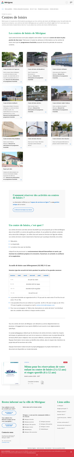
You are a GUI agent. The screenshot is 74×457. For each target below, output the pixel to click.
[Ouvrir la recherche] (66, 2)
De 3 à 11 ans (33, 9)
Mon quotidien (8, 9)
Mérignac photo (61, 411)
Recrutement (48, 448)
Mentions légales (32, 448)
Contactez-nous (5, 442)
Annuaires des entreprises (63, 425)
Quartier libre (60, 414)
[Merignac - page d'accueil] (37, 2)
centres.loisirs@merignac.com (45, 305)
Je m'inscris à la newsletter (9, 413)
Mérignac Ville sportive (30, 424)
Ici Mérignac (60, 405)
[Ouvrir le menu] (71, 2)
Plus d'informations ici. (31, 452)
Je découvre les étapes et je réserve (23, 209)
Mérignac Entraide (29, 419)
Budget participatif (62, 408)
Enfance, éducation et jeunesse (21, 9)
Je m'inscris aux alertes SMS (9, 425)
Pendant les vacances (43, 9)
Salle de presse (40, 448)
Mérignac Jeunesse (29, 422)
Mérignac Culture (29, 427)
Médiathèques (28, 429)
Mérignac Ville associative (31, 432)
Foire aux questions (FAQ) (59, 448)
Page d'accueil (3, 9)
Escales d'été (60, 428)
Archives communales (62, 422)
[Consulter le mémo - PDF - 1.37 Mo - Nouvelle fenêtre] (36, 382)
